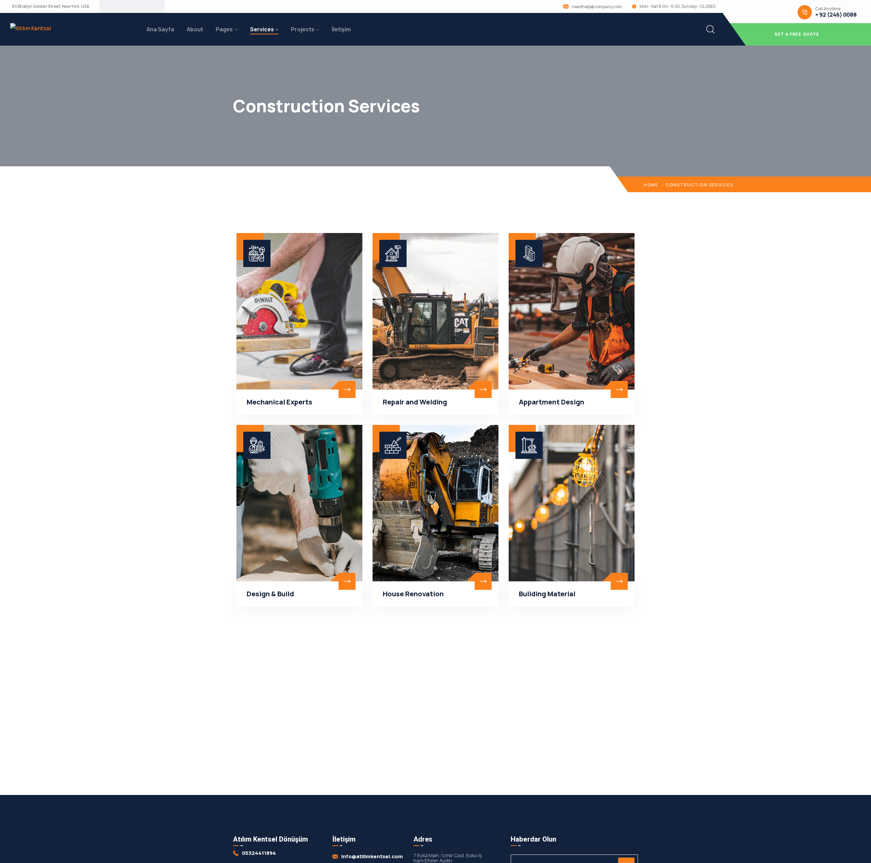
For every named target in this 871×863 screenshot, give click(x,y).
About (195, 29)
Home (651, 185)
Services (262, 29)
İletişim (341, 29)
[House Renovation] (435, 503)
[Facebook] (126, 6)
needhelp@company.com (597, 7)
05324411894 (259, 853)
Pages (224, 29)
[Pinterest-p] (137, 6)
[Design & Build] (299, 503)
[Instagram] (148, 6)
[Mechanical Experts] (299, 311)
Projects (302, 29)
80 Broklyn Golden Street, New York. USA (50, 6)
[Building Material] (572, 503)
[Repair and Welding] (435, 311)
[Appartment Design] (572, 311)
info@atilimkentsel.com (372, 856)
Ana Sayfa (160, 29)
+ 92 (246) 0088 (836, 15)
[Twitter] (115, 6)
